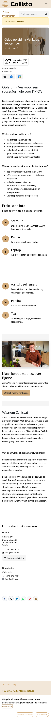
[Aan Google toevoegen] (19, 76)
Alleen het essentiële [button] (25, 714)
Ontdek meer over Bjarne (16, 392)
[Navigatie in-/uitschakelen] (46, 4)
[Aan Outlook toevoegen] (11, 76)
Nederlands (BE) (9, 685)
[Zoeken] (46, 14)
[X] (11, 598)
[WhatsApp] (23, 598)
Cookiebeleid (7, 706)
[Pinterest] (29, 598)
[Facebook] (4, 598)
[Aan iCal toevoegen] (5, 76)
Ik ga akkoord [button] (42, 714)
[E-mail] (35, 598)
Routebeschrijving (15, 557)
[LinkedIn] (17, 598)
